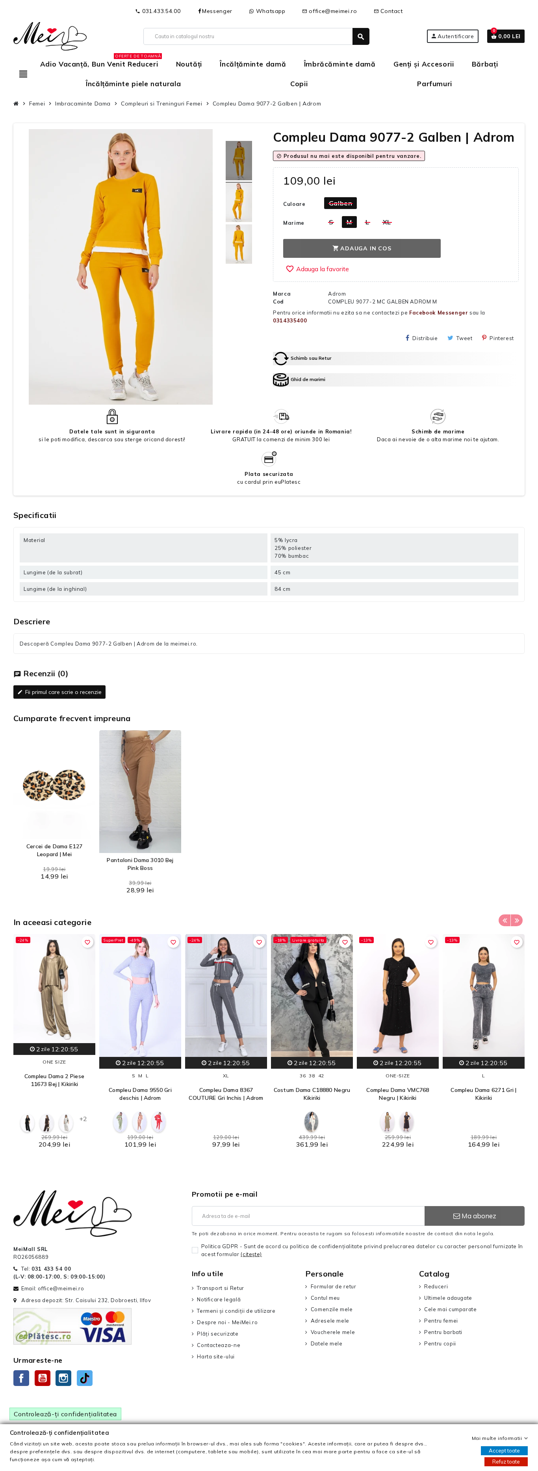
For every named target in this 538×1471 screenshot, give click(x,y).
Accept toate (504, 1450)
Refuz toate (506, 1461)
